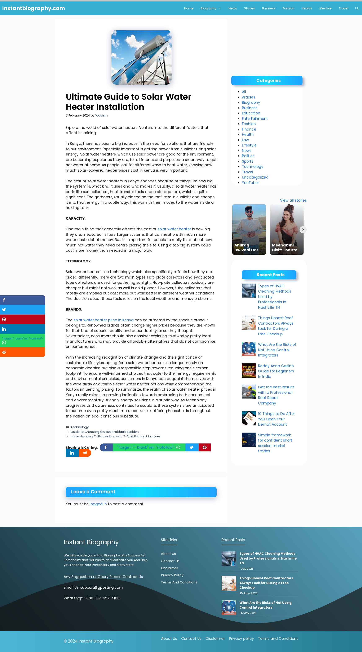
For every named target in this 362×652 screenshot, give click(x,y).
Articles (248, 97)
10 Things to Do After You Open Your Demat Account (276, 419)
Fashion (288, 8)
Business (268, 8)
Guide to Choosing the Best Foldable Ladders (105, 432)
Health (306, 8)
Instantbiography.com (33, 8)
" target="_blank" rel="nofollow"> (146, 447)
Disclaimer (169, 568)
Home (189, 8)
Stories (249, 8)
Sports (247, 161)
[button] (357, 8)
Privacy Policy (172, 575)
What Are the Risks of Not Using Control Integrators (277, 350)
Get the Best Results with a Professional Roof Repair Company (276, 395)
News (233, 8)
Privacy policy (241, 638)
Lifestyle (325, 8)
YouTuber (250, 182)
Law (245, 140)
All (244, 91)
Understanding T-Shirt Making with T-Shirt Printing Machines (116, 436)
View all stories (293, 200)
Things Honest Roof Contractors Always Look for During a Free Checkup (275, 326)
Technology (80, 427)
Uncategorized (255, 177)
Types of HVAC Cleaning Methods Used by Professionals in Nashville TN (268, 558)
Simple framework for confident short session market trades (275, 443)
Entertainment (255, 118)
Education (251, 113)
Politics (248, 155)
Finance (249, 129)
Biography (208, 8)
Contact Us (170, 561)
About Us (168, 553)
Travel (343, 8)
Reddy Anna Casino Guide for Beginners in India (276, 371)
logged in (98, 504)
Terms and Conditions (179, 582)
